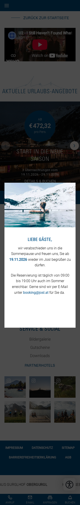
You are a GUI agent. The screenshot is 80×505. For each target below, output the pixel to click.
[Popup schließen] (71, 186)
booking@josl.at (35, 292)
